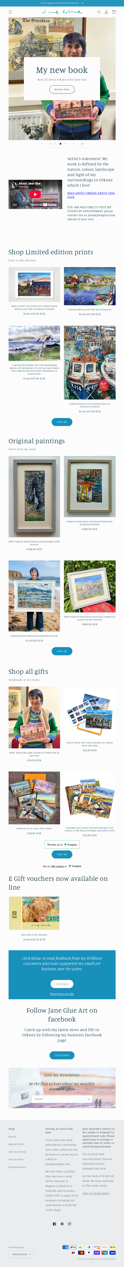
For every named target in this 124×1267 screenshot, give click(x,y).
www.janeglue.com (90, 1259)
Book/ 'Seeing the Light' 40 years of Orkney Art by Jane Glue (34, 754)
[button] (10, 12)
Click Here (62, 983)
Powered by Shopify (107, 1259)
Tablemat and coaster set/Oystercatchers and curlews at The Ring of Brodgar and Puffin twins (90, 829)
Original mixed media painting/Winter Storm (34, 635)
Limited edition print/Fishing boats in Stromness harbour (89, 405)
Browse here (62, 89)
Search (12, 1136)
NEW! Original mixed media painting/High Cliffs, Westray (34, 543)
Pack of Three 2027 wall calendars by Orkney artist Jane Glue (90, 744)
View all (62, 421)
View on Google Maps (96, 1193)
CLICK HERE (62, 1055)
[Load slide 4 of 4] (65, 143)
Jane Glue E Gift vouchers (34, 934)
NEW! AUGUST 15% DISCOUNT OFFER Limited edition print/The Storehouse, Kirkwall (34, 307)
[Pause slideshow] (81, 143)
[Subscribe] (88, 1099)
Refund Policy (16, 1144)
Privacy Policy (16, 1159)
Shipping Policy (17, 1167)
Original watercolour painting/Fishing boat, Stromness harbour (90, 523)
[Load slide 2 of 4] (55, 143)
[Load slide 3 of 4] (60, 143)
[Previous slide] (42, 143)
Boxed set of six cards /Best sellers (34, 828)
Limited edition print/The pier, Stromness (89, 309)
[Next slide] (73, 143)
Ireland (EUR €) (19, 1254)
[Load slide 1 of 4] (50, 143)
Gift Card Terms (17, 1151)
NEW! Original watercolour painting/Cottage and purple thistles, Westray (89, 618)
